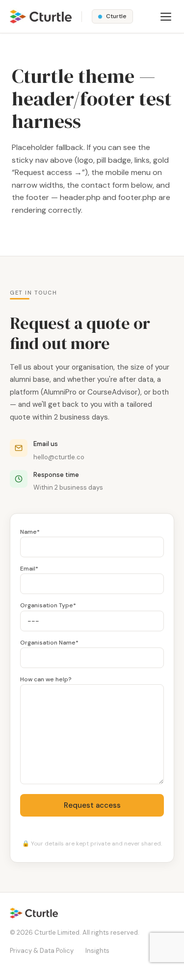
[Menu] (166, 17)
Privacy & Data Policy (42, 950)
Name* (30, 532)
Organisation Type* (48, 605)
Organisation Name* (49, 642)
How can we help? (46, 679)
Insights (97, 950)
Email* (29, 568)
